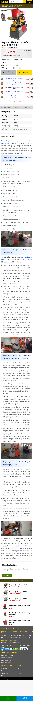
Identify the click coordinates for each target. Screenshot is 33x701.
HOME (2, 5)
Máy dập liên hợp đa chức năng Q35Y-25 (14, 92)
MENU (29, 2)
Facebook (4, 668)
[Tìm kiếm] (24, 1)
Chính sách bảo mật (6, 660)
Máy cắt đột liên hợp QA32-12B (18, 599)
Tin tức (19, 673)
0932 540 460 (13, 640)
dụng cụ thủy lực (16, 548)
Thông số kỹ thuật (5, 107)
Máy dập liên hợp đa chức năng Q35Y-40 (14, 83)
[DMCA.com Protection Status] (15, 648)
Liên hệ (19, 671)
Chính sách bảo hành (6, 657)
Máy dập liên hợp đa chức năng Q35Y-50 (14, 79)
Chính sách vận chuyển (7, 655)
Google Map (5, 673)
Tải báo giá (28, 50)
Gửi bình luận (7, 575)
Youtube (4, 671)
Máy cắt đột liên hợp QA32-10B (18, 592)
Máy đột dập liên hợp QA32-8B (18, 585)
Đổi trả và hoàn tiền (6, 662)
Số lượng (4, 68)
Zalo (3, 675)
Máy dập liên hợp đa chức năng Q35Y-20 (14, 96)
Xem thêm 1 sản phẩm (17, 101)
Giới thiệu (20, 668)
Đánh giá (27, 107)
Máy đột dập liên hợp (19, 5)
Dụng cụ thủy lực (9, 5)
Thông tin (16, 107)
